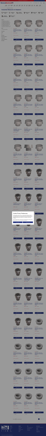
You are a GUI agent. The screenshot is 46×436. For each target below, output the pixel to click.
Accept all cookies (28, 222)
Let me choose (17, 222)
